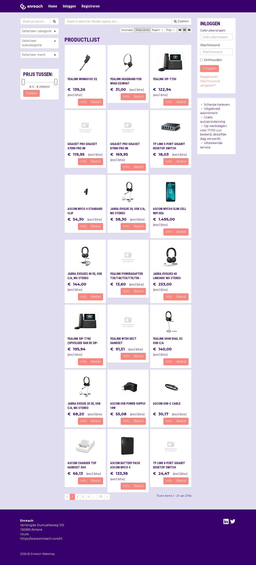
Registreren (91, 6)
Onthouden (213, 60)
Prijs (169, 30)
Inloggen (69, 6)
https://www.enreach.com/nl (41, 538)
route (24, 534)
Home (52, 6)
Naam (156, 30)
